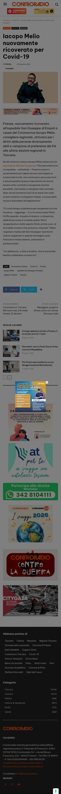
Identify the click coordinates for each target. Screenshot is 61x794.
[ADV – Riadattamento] (30, 411)
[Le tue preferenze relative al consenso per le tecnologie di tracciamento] (56, 791)
